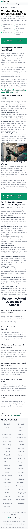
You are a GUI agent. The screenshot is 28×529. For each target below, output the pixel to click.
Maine (7, 489)
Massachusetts (7, 434)
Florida (21, 427)
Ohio (20, 431)
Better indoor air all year (17, 521)
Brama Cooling (12, 527)
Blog (17, 4)
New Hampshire (21, 486)
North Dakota (7, 503)
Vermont (21, 496)
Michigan (21, 444)
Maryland (21, 448)
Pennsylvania (7, 438)
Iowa (20, 475)
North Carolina (21, 438)
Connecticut (21, 458)
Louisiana (21, 472)
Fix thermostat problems (11, 524)
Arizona (20, 434)
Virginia (20, 441)
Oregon (20, 462)
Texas (7, 427)
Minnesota (7, 458)
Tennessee (20, 451)
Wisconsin (7, 455)
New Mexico (7, 482)
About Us (6, 521)
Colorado (7, 451)
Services (10, 4)
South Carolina (7, 475)
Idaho (7, 493)
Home (3, 4)
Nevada (7, 469)
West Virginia (7, 499)
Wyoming (7, 506)
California (7, 424)
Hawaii (21, 489)
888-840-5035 (15, 416)
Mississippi (20, 482)
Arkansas (21, 479)
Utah (20, 465)
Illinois (7, 431)
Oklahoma (21, 469)
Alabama (7, 465)
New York (21, 424)
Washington (7, 441)
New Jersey (7, 444)
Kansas (7, 479)
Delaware (21, 503)
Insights (22, 524)
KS (9, 7)
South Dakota (20, 499)
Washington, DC (21, 493)
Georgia (7, 448)
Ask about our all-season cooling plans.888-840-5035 (13, 91)
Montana (7, 496)
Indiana (20, 455)
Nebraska (7, 486)
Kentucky (7, 472)
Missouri (7, 462)
